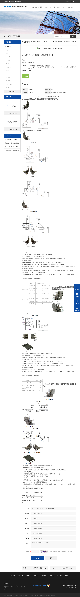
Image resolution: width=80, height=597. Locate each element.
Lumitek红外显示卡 (12, 113)
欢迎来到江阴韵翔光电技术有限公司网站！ (13, 1)
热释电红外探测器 (12, 129)
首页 (38, 41)
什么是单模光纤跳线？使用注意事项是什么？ (16, 146)
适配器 (8, 87)
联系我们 (73, 1)
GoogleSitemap (52, 595)
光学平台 (8, 57)
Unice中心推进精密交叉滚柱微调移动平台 (38, 568)
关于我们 (40, 7)
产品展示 (46, 7)
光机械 (9, 46)
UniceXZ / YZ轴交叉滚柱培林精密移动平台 (65, 568)
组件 (7, 53)
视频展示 (58, 7)
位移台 (8, 60)
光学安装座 (9, 84)
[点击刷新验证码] (44, 551)
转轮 (7, 74)
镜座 (7, 50)
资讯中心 (63, 7)
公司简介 (67, 1)
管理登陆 (47, 595)
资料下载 (52, 7)
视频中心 (52, 576)
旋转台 (8, 77)
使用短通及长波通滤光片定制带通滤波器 (15, 143)
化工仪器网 (42, 595)
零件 (7, 63)
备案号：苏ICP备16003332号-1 (28, 595)
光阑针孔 (8, 67)
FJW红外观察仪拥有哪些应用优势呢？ (14, 150)
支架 (7, 70)
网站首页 (34, 7)
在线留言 (25, 76)
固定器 (8, 80)
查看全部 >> (12, 91)
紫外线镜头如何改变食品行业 (12, 139)
